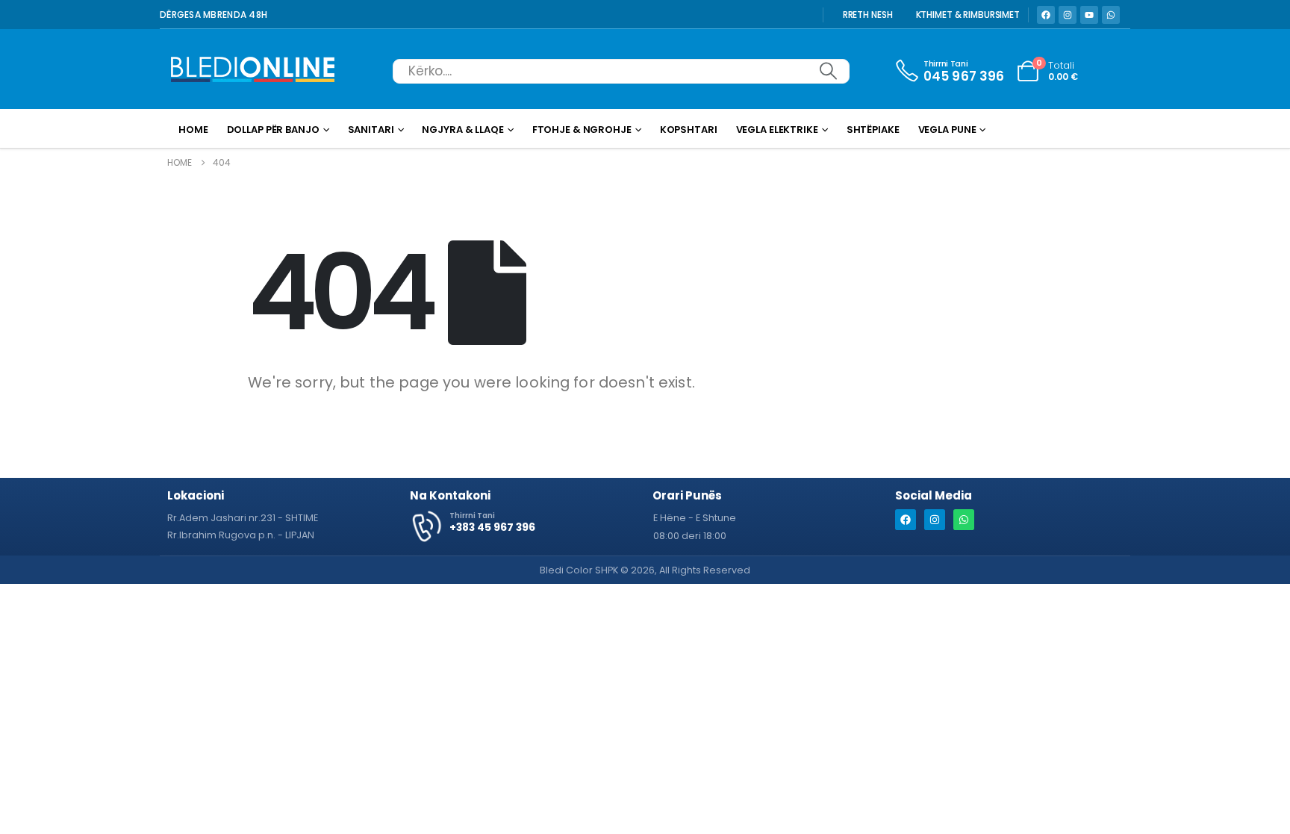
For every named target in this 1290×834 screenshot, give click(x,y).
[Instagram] (1067, 15)
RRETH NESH (868, 15)
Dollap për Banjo (273, 129)
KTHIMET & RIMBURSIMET (968, 15)
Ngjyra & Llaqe (462, 129)
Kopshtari (688, 129)
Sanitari (371, 129)
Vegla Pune (947, 129)
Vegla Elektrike (777, 129)
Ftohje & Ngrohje (582, 129)
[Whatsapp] (1111, 15)
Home (193, 129)
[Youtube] (1089, 15)
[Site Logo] (253, 71)
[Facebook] (1046, 15)
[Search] (828, 71)
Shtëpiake (873, 129)
